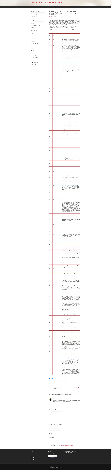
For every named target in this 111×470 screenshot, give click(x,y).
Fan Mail (47, 6)
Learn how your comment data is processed (67, 445)
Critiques (43, 6)
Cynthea (52, 16)
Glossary (65, 6)
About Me (39, 6)
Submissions (32, 67)
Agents (32, 39)
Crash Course (34, 6)
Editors (32, 48)
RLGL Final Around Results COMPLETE (73, 388)
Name (50, 426)
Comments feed (33, 457)
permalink (64, 381)
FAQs (72, 6)
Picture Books (33, 60)
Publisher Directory (59, 6)
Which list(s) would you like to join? (36, 13)
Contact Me (77, 6)
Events (32, 50)
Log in (32, 454)
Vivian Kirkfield (55, 398)
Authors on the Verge (34, 43)
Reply (53, 403)
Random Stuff (33, 64)
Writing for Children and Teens (46, 2)
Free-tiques (62, 16)
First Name (32, 23)
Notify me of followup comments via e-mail (55, 424)
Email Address (33, 20)
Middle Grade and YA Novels (35, 57)
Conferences (32, 46)
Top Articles (53, 6)
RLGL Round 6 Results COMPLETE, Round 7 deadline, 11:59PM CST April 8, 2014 (58, 388)
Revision (32, 66)
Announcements (33, 41)
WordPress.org (33, 459)
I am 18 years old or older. (34, 25)
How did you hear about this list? (35, 16)
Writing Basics (33, 69)
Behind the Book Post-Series (35, 45)
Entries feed (32, 455)
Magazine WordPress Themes (53, 467)
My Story (32, 59)
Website (50, 433)
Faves (69, 6)
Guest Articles (33, 55)
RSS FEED (52, 457)
